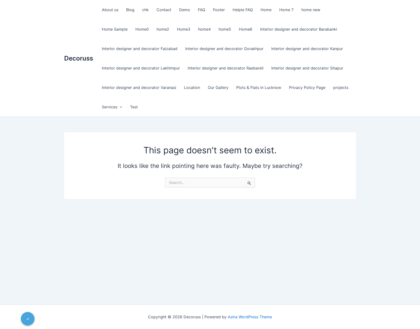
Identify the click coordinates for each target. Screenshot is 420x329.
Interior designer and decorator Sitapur (307, 68)
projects (340, 87)
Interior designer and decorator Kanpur (307, 48)
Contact (164, 9)
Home (266, 9)
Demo (184, 9)
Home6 (245, 29)
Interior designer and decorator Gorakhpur (224, 48)
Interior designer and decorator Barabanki (298, 29)
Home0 (142, 29)
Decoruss (78, 58)
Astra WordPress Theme (250, 316)
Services (109, 106)
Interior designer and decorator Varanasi (139, 87)
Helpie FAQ (243, 9)
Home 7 (286, 9)
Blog (130, 9)
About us (110, 9)
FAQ (201, 9)
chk (145, 9)
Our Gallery (218, 87)
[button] (119, 107)
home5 (225, 29)
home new (310, 9)
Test (134, 106)
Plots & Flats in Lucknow (258, 87)
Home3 (183, 29)
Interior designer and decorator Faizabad (139, 48)
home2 (163, 29)
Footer (219, 9)
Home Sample (115, 29)
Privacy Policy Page (307, 87)
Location (192, 87)
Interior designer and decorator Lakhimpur (141, 68)
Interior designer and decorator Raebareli (225, 68)
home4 (204, 29)
